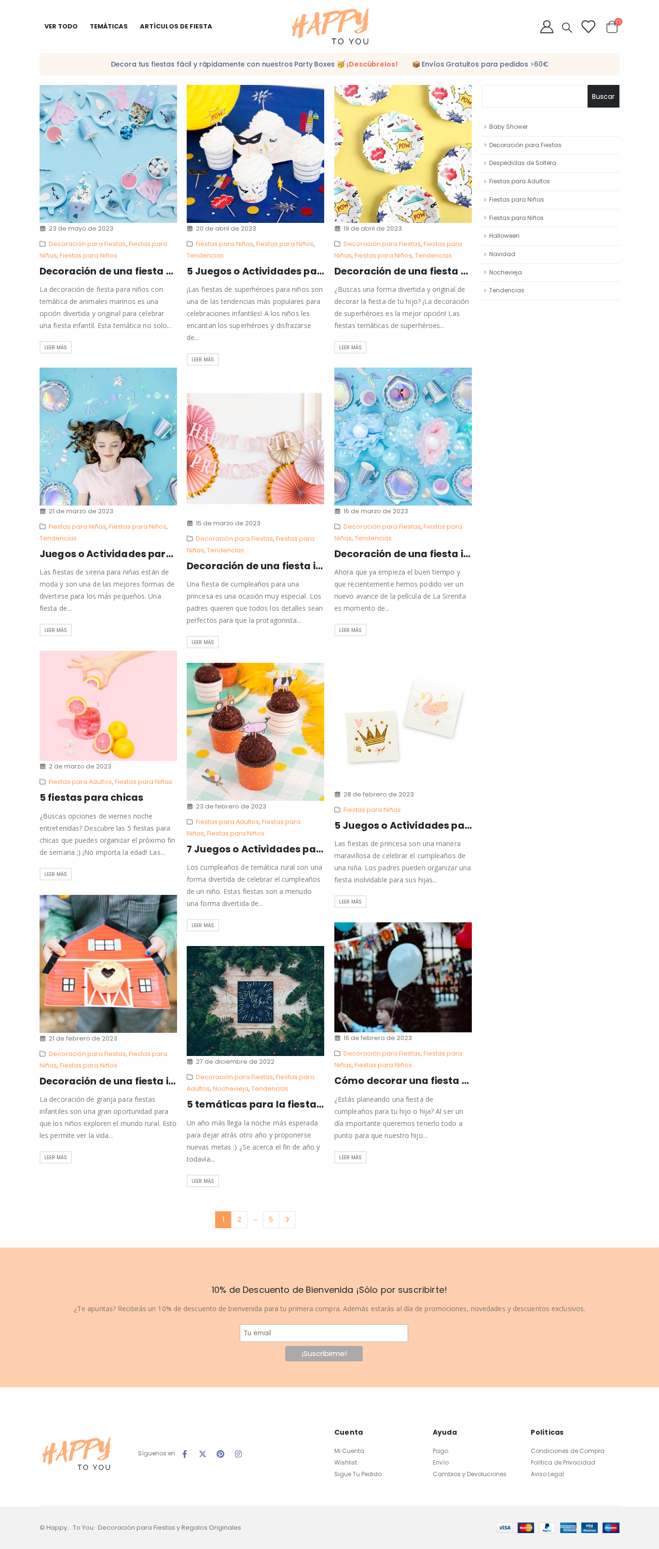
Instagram (238, 1454)
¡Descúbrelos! (372, 64)
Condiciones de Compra (567, 1451)
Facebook (185, 1454)
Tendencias (205, 255)
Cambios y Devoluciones (470, 1474)
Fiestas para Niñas (224, 244)
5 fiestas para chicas (91, 797)
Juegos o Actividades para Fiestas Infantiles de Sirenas (177, 554)
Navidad (502, 254)
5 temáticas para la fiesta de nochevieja (287, 1104)
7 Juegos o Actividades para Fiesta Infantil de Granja (318, 849)
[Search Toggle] (567, 27)
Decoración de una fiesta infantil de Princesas (300, 566)
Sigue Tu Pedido (358, 1474)
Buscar (603, 96)
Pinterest (220, 1454)
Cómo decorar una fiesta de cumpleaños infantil (455, 1080)
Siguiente (287, 1219)
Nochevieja (230, 1088)
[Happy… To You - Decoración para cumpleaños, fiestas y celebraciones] (329, 26)
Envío (441, 1462)
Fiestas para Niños (88, 255)
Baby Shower (508, 127)
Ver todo (61, 26)
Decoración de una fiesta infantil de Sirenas (442, 554)
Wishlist (345, 1462)
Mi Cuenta (349, 1451)
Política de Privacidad (563, 1462)
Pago (440, 1451)
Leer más (55, 347)
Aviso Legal (547, 1474)
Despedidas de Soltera (522, 163)
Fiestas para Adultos (80, 782)
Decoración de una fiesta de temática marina (153, 271)
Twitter (202, 1454)
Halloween (504, 236)
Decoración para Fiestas (87, 244)
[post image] (109, 154)
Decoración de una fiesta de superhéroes (436, 271)
